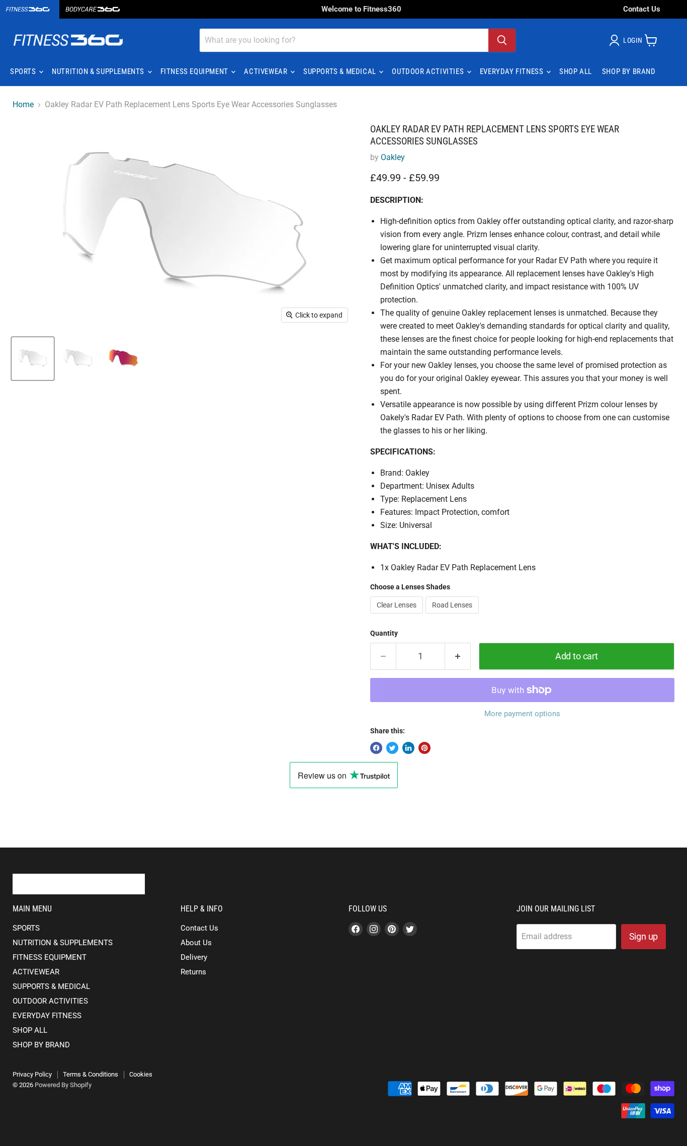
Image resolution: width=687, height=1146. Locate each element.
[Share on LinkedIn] (408, 748)
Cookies (140, 1074)
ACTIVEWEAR (266, 71)
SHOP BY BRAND (629, 71)
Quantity (384, 633)
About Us (196, 942)
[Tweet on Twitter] (392, 748)
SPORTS (24, 71)
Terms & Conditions (90, 1074)
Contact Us (641, 9)
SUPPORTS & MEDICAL (340, 71)
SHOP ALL (575, 71)
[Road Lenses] (453, 616)
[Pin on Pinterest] (424, 748)
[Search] (502, 40)
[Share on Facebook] (376, 748)
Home (23, 104)
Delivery (194, 957)
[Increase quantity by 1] (458, 656)
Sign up (643, 936)
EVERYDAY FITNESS (512, 71)
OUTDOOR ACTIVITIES (428, 71)
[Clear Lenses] (397, 616)
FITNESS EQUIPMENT (195, 71)
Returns (193, 971)
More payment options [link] (522, 714)
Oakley (393, 157)
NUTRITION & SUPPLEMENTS (99, 71)
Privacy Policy (32, 1074)
